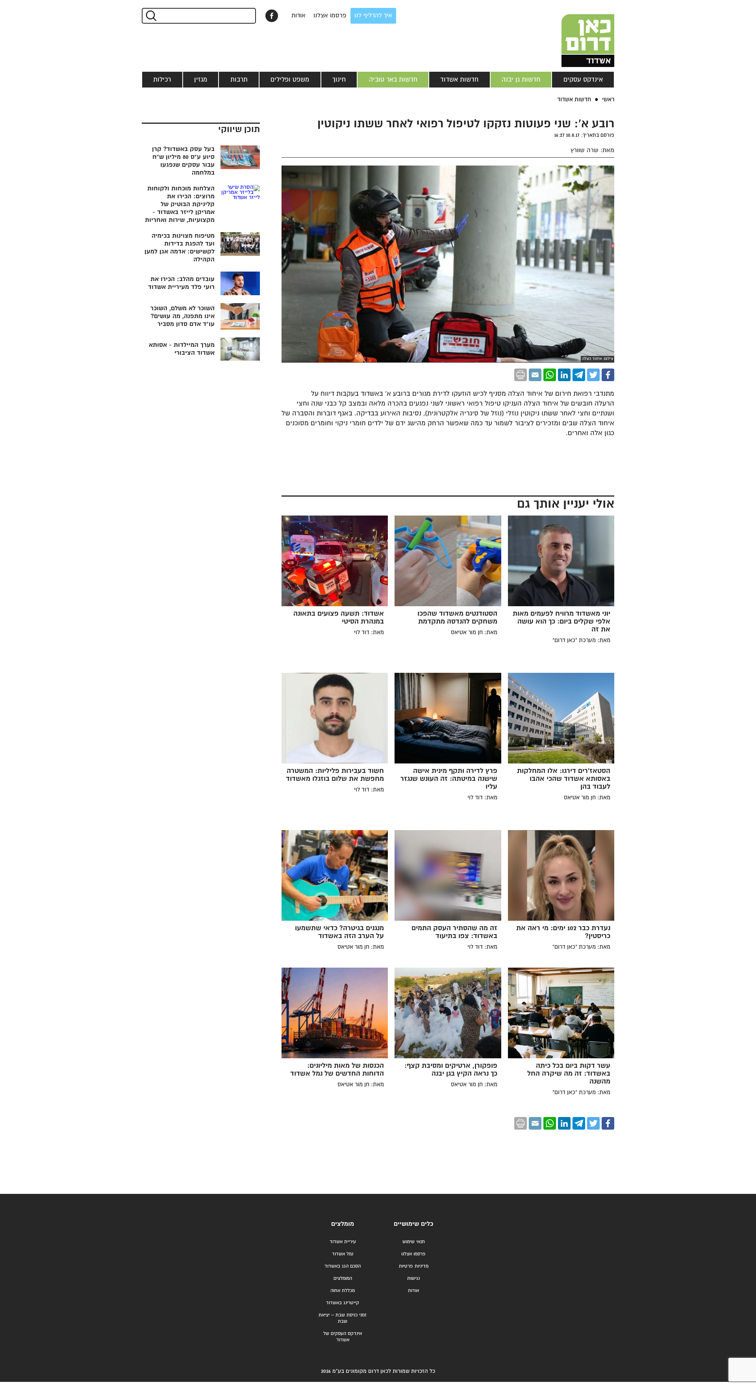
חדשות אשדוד (459, 79)
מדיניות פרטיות (413, 1266)
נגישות (413, 1278)
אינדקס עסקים (583, 79)
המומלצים (343, 1278)
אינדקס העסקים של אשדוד (342, 1336)
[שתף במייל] (535, 375)
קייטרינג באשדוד (342, 1303)
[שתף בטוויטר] (593, 375)
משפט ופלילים (290, 79)
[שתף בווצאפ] (549, 375)
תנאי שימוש (413, 1242)
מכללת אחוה (342, 1290)
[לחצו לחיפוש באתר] (150, 16)
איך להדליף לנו (373, 15)
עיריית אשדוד (343, 1242)
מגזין (200, 79)
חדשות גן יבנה (521, 79)
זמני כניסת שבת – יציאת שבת (343, 1318)
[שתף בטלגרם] (579, 375)
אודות (298, 15)
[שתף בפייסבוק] (272, 16)
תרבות (239, 79)
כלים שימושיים (413, 1224)
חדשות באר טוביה (393, 79)
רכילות (162, 79)
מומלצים (342, 1224)
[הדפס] (520, 375)
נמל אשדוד (342, 1254)
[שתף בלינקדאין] (564, 375)
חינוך (339, 79)
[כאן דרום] (575, 33)
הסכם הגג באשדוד (342, 1266)
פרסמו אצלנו (329, 15)
